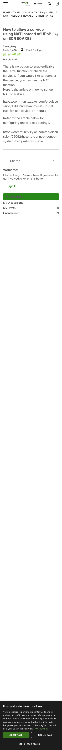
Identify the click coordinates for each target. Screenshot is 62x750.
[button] (57, 34)
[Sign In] (57, 4)
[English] (31, 4)
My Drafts (31, 208)
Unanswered (31, 213)
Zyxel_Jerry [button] (9, 46)
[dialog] (31, 725)
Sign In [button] (12, 186)
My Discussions (13, 202)
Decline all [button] (45, 735)
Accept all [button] (15, 735)
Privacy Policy (41, 728)
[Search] (49, 4)
